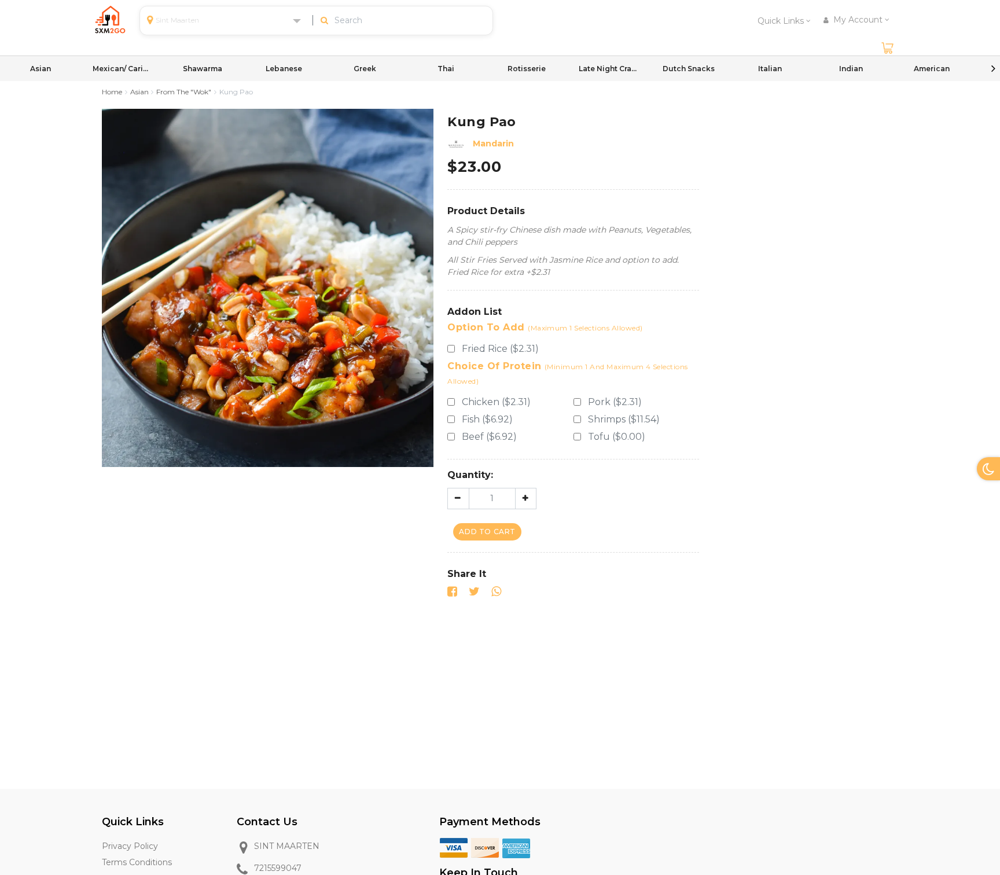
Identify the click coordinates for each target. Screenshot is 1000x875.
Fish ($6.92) (487, 419)
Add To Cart (487, 531)
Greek (365, 68)
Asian (40, 68)
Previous (7, 68)
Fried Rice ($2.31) (500, 348)
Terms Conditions (137, 862)
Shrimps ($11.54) (624, 419)
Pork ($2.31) (615, 401)
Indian (851, 68)
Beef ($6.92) (489, 436)
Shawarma (202, 68)
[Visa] (453, 847)
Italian (770, 68)
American (932, 68)
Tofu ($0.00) (616, 436)
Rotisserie (527, 68)
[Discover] (484, 847)
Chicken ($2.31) (496, 401)
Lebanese (284, 68)
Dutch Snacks (689, 68)
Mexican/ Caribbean (121, 68)
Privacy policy (130, 846)
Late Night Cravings (608, 68)
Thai (446, 68)
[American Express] (516, 847)
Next (993, 68)
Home (112, 91)
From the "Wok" (183, 91)
